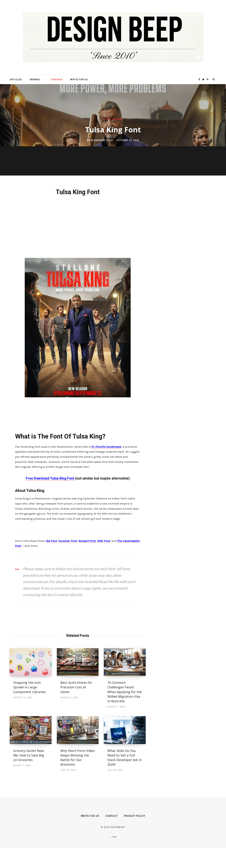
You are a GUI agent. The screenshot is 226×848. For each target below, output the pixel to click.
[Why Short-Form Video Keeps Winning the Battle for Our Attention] (78, 730)
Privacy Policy (134, 816)
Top (114, 837)
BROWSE (35, 79)
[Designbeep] (113, 37)
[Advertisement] (77, 226)
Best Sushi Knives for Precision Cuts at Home (76, 687)
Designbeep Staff (102, 140)
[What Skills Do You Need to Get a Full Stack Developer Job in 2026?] (125, 730)
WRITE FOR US (79, 79)
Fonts (107, 119)
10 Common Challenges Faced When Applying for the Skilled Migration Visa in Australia (124, 691)
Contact (111, 816)
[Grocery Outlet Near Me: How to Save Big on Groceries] (31, 730)
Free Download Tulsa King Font (50, 478)
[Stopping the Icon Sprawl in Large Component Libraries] (31, 662)
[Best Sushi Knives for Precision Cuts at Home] (78, 662)
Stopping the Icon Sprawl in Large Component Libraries (29, 687)
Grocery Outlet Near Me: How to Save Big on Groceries (28, 755)
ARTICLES (16, 79)
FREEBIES (57, 79)
